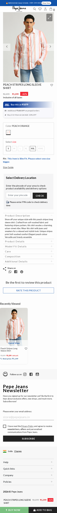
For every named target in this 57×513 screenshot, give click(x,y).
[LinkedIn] (25, 374)
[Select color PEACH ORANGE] (8, 132)
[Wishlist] (25, 348)
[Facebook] (31, 374)
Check (40, 195)
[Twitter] (37, 374)
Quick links (9, 468)
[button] (7, 47)
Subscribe (28, 438)
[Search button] (34, 9)
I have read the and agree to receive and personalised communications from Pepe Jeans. (30, 429)
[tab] (28, 215)
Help (5, 462)
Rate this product (28, 290)
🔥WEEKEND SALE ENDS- (17, 3)
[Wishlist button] (39, 9)
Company (8, 475)
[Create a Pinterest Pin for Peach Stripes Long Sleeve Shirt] (21, 272)
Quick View (14, 343)
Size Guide (8, 167)
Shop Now (46, 3)
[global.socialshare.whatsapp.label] (10, 272)
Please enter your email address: (17, 411)
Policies (7, 481)
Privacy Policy (27, 426)
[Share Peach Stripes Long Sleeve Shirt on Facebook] (16, 272)
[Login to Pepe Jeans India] (45, 9)
